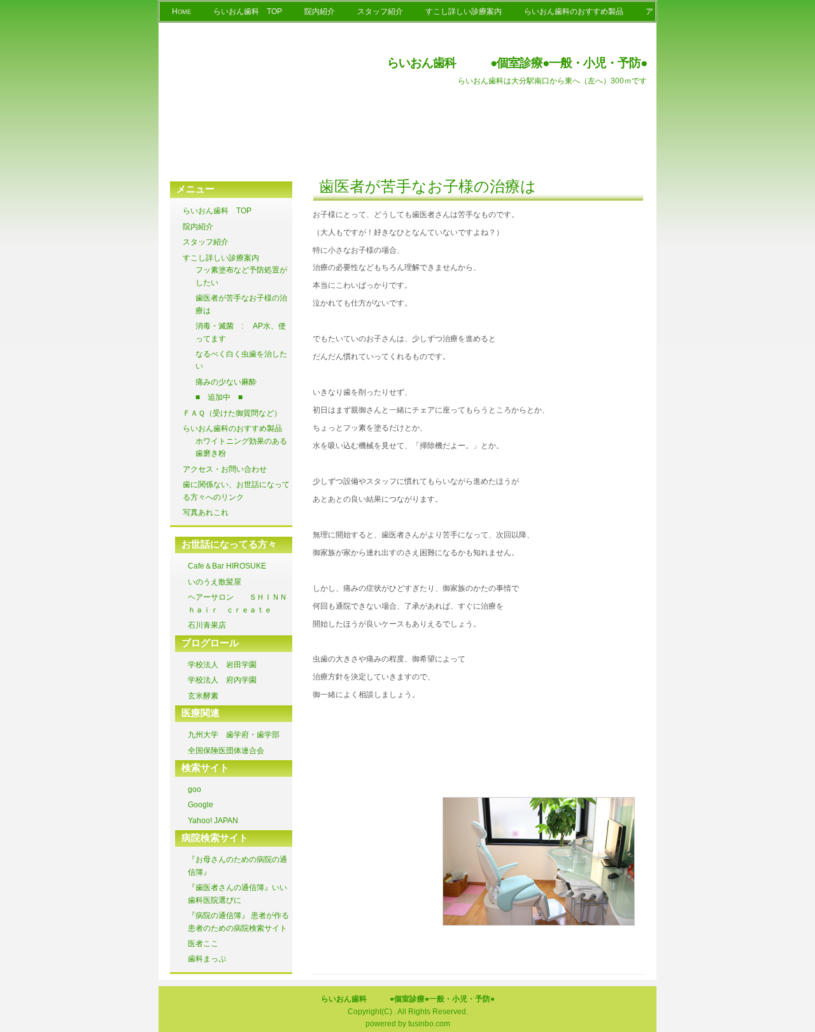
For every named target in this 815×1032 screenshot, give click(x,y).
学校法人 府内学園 (222, 679)
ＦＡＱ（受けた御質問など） (232, 413)
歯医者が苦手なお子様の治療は (427, 186)
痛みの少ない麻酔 (226, 382)
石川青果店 (207, 625)
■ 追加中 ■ (219, 397)
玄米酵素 (203, 695)
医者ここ (203, 943)
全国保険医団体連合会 (226, 750)
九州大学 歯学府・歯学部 (234, 734)
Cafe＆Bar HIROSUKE (231, 566)
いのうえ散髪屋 (214, 581)
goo (194, 789)
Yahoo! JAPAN (213, 820)
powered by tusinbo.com (407, 1023)
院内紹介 (319, 11)
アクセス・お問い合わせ (225, 469)
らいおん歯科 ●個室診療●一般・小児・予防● (517, 62)
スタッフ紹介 (380, 11)
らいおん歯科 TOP (247, 11)
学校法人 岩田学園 (222, 664)
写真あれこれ (206, 512)
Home (181, 11)
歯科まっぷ (207, 958)
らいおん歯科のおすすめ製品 (573, 11)
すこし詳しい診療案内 (463, 11)
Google (200, 804)
